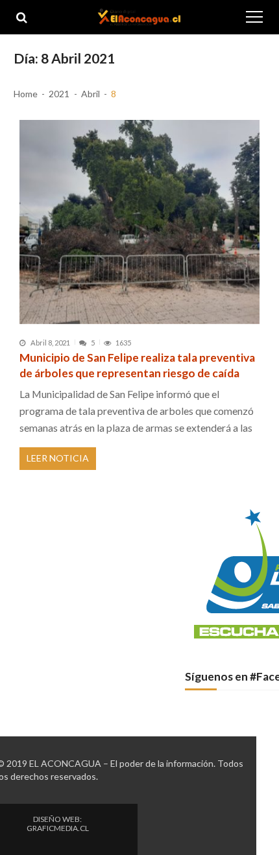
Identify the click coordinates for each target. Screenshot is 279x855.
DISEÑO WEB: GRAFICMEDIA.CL (58, 824)
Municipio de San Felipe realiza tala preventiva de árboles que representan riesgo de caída (137, 365)
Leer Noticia (58, 457)
